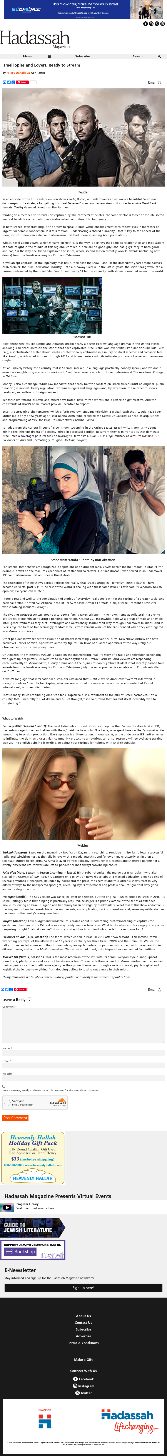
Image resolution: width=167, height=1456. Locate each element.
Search (138, 56)
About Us (83, 1316)
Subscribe (82, 56)
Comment (9, 1006)
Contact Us (83, 1322)
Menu (27, 56)
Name (7, 1048)
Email (152, 82)
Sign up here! (83, 1288)
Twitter (86, 1393)
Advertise (83, 1336)
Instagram (85, 1386)
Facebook (86, 1379)
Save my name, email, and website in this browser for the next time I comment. (51, 1090)
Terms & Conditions (83, 1343)
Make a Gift (83, 1360)
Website (7, 1073)
